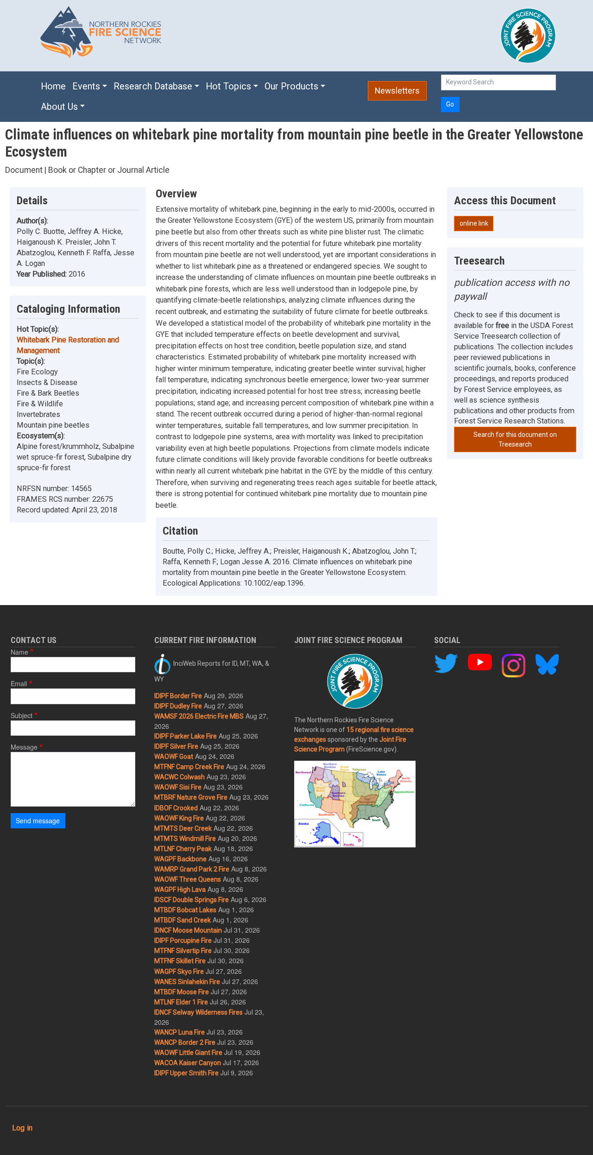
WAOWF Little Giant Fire (188, 1052)
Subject (21, 715)
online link (474, 223)
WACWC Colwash (179, 777)
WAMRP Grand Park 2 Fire (191, 869)
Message (24, 746)
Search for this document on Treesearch (515, 439)
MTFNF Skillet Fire (180, 961)
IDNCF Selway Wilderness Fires (198, 1012)
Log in (22, 1127)
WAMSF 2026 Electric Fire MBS (199, 716)
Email (19, 683)
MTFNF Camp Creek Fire (189, 766)
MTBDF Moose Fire (181, 992)
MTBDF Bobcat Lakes (185, 910)
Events (86, 86)
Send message (38, 820)
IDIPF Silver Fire (176, 746)
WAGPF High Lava (180, 889)
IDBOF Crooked (176, 808)
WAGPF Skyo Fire (179, 971)
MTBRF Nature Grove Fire (190, 797)
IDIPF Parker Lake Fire (185, 736)
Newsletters (397, 90)
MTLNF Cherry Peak (183, 848)
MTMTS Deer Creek (183, 828)
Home (53, 86)
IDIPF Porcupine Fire (183, 940)
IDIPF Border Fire (178, 696)
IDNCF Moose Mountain (188, 930)
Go (450, 104)
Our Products (291, 86)
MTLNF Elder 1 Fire (181, 1002)
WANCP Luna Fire (179, 1032)
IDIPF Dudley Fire (178, 706)
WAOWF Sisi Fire (178, 787)
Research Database (153, 86)
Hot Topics (228, 86)
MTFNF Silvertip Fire (183, 950)
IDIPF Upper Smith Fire (186, 1073)
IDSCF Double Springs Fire (191, 899)
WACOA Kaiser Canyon (187, 1063)
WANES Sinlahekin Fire (187, 981)
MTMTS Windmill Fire (185, 838)
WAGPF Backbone (180, 859)
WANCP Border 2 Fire (184, 1042)
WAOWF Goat (173, 756)
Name (19, 651)
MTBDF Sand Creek (182, 920)
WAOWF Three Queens (187, 879)
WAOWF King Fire (179, 818)
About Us (59, 106)
